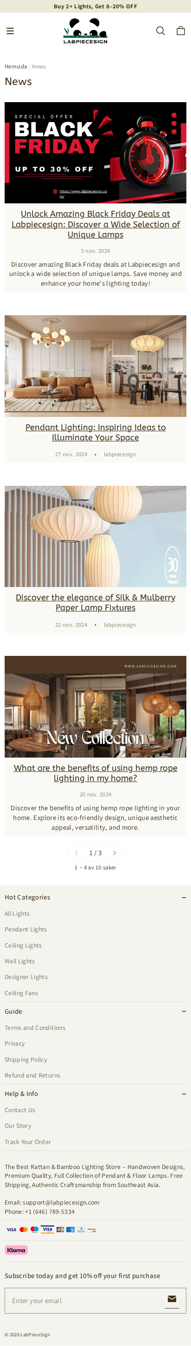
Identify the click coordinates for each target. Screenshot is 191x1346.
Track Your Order (28, 1142)
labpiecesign (120, 454)
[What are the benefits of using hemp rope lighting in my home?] (95, 707)
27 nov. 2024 (71, 454)
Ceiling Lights (23, 945)
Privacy (15, 1043)
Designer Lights (26, 977)
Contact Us (20, 1110)
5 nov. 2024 (95, 251)
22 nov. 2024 (71, 625)
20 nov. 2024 (96, 794)
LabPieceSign (35, 1334)
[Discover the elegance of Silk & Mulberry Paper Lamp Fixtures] (95, 536)
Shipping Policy (26, 1059)
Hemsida (16, 66)
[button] (10, 31)
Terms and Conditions (35, 1027)
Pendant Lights (26, 929)
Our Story (18, 1125)
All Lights (17, 913)
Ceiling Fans (21, 993)
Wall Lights (20, 961)
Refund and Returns (32, 1075)
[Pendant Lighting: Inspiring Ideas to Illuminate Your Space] (95, 366)
